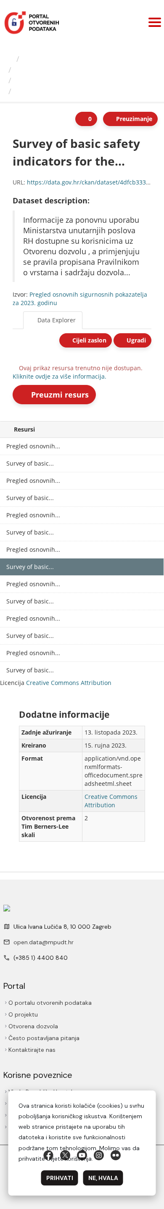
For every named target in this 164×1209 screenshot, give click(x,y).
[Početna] (9, 59)
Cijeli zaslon (88, 340)
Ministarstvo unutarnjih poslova (72, 70)
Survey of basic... (30, 463)
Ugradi (135, 340)
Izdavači (38, 59)
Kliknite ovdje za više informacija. (59, 376)
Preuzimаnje (133, 119)
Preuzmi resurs (59, 395)
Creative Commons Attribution (68, 683)
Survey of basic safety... (60, 91)
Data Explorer (56, 320)
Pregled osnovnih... (50, 80)
